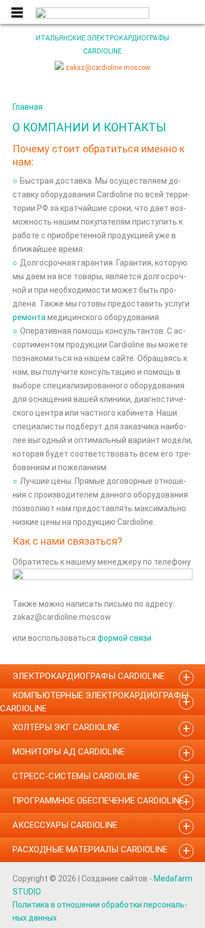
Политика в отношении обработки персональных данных (100, 911)
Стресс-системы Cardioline (76, 776)
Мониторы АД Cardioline (69, 752)
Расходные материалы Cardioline (90, 849)
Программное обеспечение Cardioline (98, 801)
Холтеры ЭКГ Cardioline (66, 727)
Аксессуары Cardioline (65, 825)
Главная (28, 106)
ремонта (29, 317)
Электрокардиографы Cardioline (89, 676)
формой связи (124, 638)
